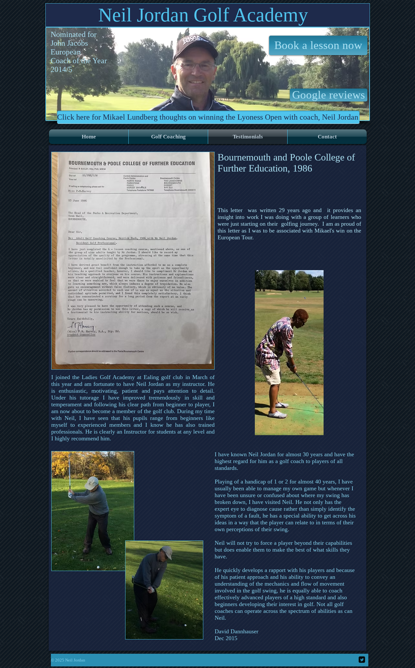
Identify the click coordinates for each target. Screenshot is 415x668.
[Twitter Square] (362, 659)
